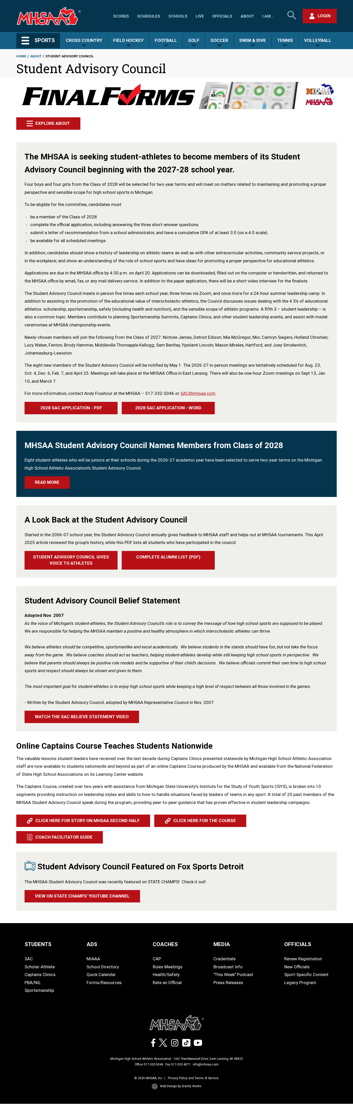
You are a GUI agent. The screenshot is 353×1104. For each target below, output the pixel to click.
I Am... (268, 16)
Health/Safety (166, 974)
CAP (157, 958)
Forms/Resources (104, 982)
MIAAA (93, 958)
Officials (222, 16)
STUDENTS (38, 944)
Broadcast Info (228, 966)
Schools (177, 16)
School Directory (103, 966)
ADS (92, 944)
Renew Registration (303, 958)
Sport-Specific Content (306, 974)
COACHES (165, 944)
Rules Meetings (167, 966)
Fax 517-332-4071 (178, 1064)
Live (200, 16)
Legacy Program (300, 982)
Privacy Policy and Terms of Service (193, 1078)
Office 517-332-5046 (149, 1064)
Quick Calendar (101, 974)
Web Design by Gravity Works (180, 1086)
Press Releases (228, 982)
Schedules (148, 16)
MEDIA (221, 944)
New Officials (297, 966)
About (247, 16)
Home (21, 56)
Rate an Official (167, 982)
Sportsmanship (39, 990)
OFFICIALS (297, 944)
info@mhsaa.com (206, 1064)
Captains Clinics (40, 974)
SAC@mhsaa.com (198, 393)
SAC (29, 958)
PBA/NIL (33, 982)
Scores (121, 16)
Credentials (224, 958)
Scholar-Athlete (40, 966)
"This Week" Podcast (233, 974)
